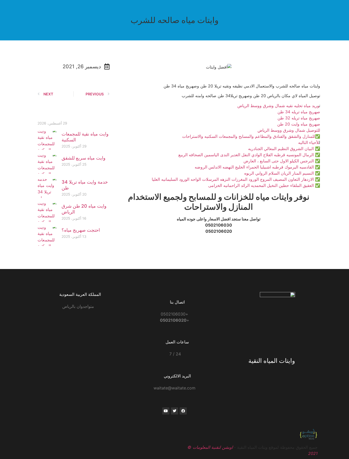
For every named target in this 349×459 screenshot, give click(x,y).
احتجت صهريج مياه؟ (81, 230)
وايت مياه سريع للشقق (84, 158)
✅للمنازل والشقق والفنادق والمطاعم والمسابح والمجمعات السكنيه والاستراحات (251, 136)
